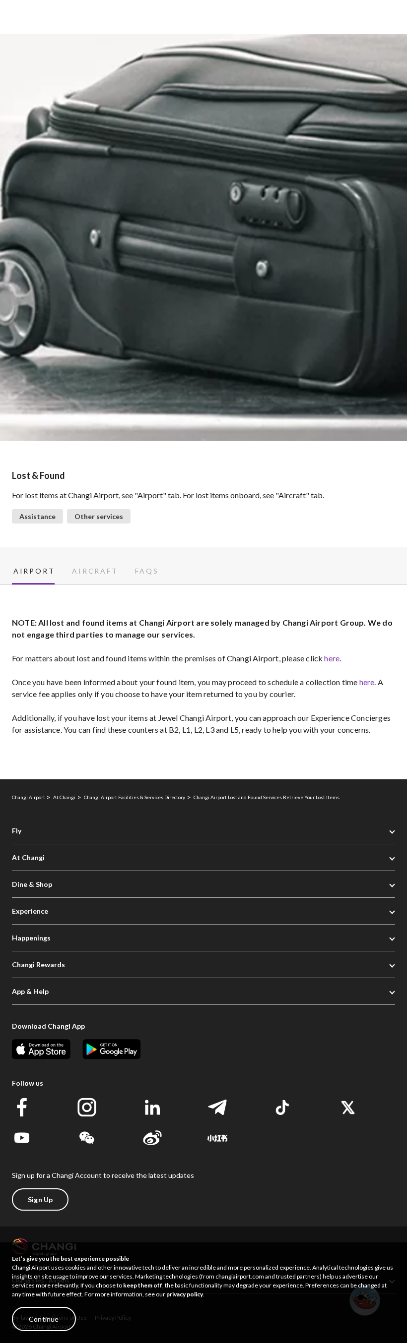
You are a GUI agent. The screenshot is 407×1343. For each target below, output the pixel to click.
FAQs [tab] (146, 571)
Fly (16, 830)
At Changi (28, 857)
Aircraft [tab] (95, 571)
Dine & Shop (32, 884)
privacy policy (184, 1294)
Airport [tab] (34, 571)
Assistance (37, 516)
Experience (30, 911)
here (331, 658)
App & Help (30, 991)
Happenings (31, 938)
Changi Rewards (38, 964)
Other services (98, 516)
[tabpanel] (203, 682)
